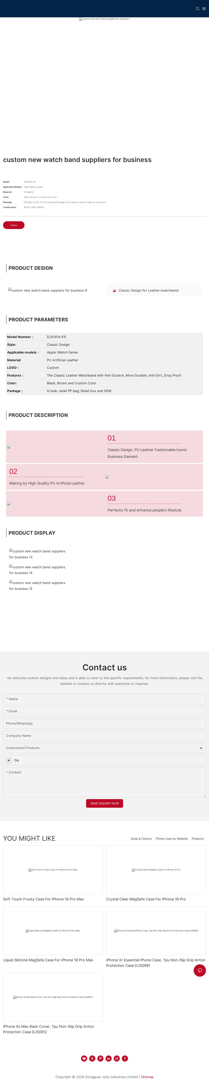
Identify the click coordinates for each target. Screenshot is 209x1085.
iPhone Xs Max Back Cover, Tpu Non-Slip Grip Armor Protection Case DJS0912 (48, 1029)
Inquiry (13, 225)
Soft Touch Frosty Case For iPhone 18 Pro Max (43, 899)
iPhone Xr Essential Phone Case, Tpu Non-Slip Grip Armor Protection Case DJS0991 (156, 963)
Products (198, 838)
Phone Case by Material (172, 838)
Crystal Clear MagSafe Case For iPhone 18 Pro (146, 899)
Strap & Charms (141, 838)
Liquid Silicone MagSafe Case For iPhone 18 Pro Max (48, 960)
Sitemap (147, 1077)
